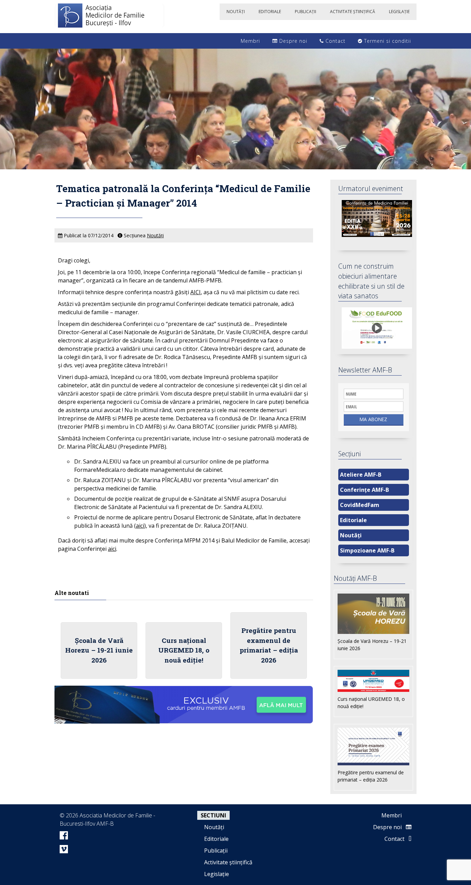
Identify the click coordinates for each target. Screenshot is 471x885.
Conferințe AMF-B (364, 490)
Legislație (216, 874)
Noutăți (155, 235)
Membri (249, 41)
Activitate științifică (228, 862)
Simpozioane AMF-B (367, 550)
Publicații (216, 850)
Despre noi (292, 41)
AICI (195, 292)
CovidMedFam (359, 505)
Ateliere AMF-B (360, 474)
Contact (334, 41)
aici (140, 525)
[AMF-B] (109, 16)
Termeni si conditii (386, 41)
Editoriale (353, 520)
